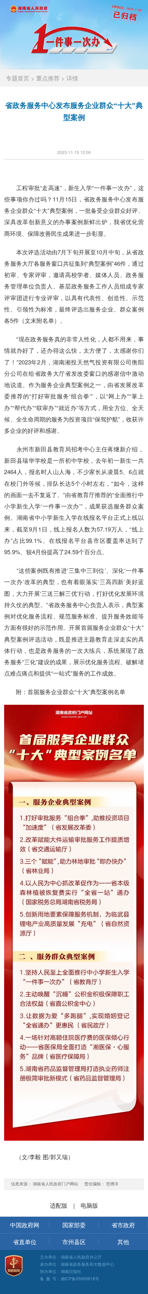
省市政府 (123, 1225)
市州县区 (74, 1242)
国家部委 (74, 1225)
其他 (123, 1242)
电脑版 (89, 1205)
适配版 (58, 1205)
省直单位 (24, 1242)
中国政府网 (24, 1225)
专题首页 (17, 78)
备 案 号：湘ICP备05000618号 (69, 1278)
